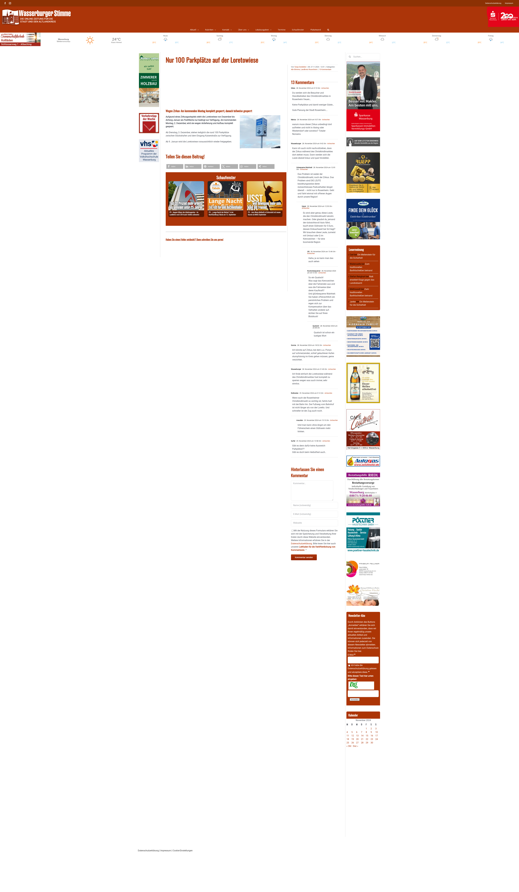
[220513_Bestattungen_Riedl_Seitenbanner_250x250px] (363, 474)
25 (348, 742)
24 (376, 739)
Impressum (165, 850)
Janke (353, 301)
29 (367, 742)
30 (372, 742)
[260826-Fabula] (225, 182)
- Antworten (324, 88)
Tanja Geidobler (300, 67)
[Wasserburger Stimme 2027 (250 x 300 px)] (363, 317)
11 (348, 735)
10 (376, 732)
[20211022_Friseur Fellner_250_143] (363, 560)
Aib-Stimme (295, 69)
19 (352, 739)
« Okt (348, 746)
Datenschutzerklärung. (301, 543)
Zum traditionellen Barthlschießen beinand (361, 267)
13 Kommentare (325, 69)
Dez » (355, 746)
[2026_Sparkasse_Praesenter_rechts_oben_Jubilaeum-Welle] (503, 8)
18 (348, 739)
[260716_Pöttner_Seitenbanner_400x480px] (363, 514)
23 (372, 739)
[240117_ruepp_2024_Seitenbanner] (363, 154)
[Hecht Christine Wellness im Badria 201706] (363, 585)
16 (372, 735)
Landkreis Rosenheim (309, 69)
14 (362, 735)
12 (352, 735)
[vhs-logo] (149, 141)
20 (357, 739)
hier (359, 651)
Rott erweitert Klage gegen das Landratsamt (362, 279)
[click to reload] (361, 685)
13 (357, 735)
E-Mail (351, 655)
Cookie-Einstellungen (183, 850)
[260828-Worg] (264, 182)
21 (362, 739)
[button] (328, 29)
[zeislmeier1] (363, 457)
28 (362, 742)
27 (357, 742)
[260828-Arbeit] (186, 182)
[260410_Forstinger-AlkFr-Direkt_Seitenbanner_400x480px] (363, 364)
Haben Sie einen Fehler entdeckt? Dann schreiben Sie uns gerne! (194, 239)
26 (352, 742)
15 (367, 735)
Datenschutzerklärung (358, 668)
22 (367, 739)
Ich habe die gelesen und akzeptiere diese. (362, 668)
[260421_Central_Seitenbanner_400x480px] (363, 410)
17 (376, 735)
